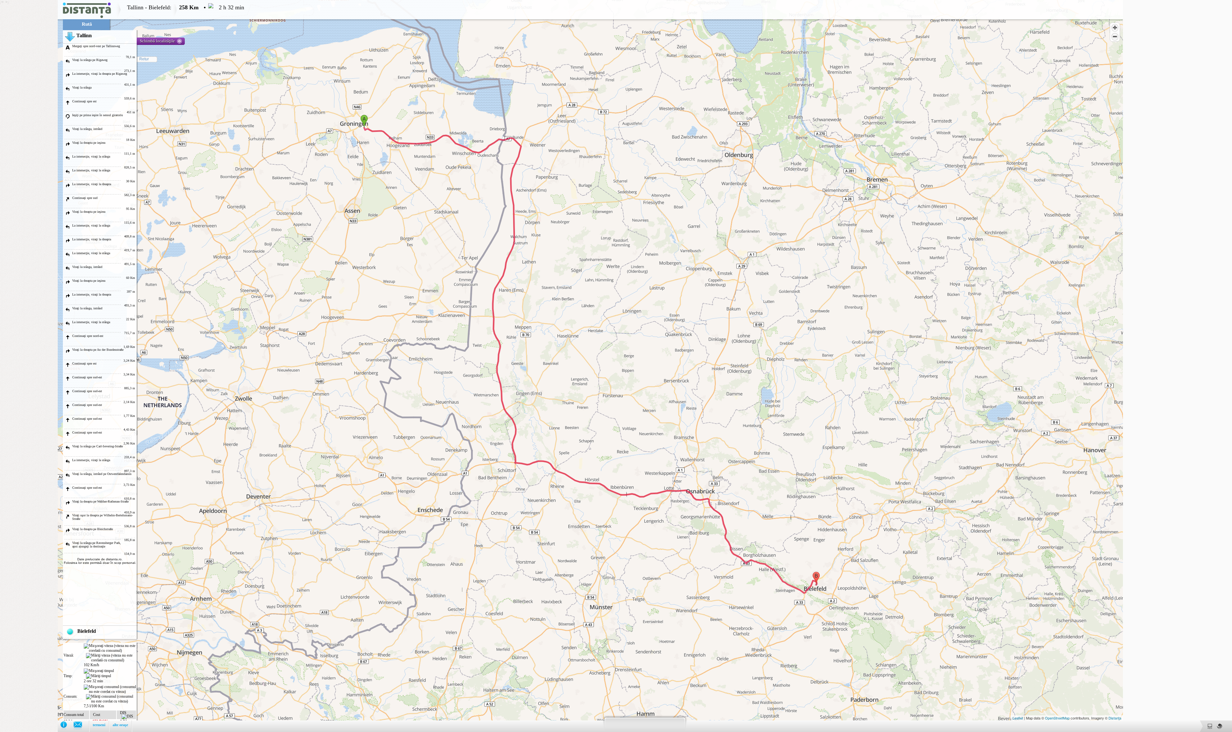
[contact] (81, 726)
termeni (99, 725)
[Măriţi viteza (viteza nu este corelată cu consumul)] (111, 658)
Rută (87, 24)
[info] (66, 726)
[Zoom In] (1115, 27)
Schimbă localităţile (157, 41)
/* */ (122, 364)
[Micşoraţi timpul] (99, 671)
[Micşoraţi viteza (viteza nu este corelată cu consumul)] (110, 648)
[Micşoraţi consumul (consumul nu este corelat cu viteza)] (110, 689)
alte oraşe (120, 725)
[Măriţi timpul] (98, 676)
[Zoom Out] (1115, 36)
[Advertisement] (29, 96)
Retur (144, 59)
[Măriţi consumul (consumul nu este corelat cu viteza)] (111, 699)
